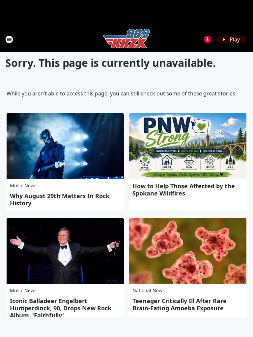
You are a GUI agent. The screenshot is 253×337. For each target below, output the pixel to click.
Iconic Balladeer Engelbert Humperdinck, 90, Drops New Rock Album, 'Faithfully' (60, 308)
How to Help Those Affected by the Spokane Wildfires (183, 189)
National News (148, 290)
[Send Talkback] (207, 39)
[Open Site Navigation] (9, 39)
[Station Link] (126, 39)
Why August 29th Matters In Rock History (59, 199)
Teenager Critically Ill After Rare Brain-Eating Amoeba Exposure (179, 304)
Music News (23, 185)
